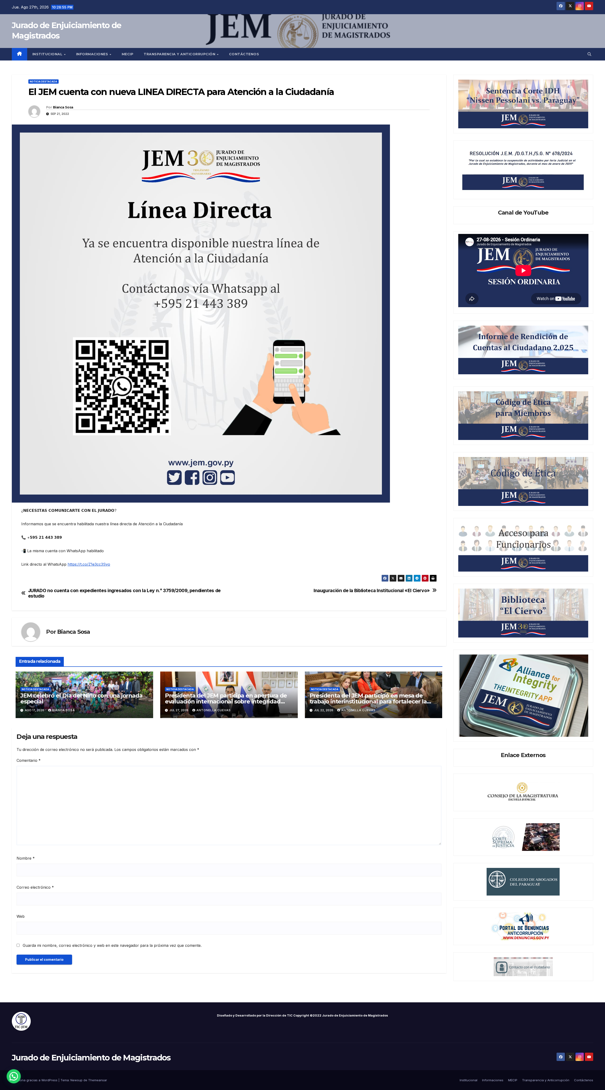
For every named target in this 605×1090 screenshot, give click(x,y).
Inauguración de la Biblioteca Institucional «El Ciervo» (372, 590)
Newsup (76, 1080)
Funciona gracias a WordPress (35, 1080)
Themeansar (97, 1080)
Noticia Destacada (43, 81)
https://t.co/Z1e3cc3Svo (89, 564)
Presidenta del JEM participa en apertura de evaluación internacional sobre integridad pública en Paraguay (226, 701)
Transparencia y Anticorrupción (180, 54)
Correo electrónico (35, 887)
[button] (589, 54)
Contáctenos (244, 54)
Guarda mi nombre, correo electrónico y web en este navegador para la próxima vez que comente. (112, 945)
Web (21, 916)
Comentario (29, 760)
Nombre (26, 858)
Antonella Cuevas (213, 710)
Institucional (48, 54)
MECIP (128, 54)
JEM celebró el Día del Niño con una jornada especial (81, 698)
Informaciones (92, 54)
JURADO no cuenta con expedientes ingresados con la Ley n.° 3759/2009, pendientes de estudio (124, 593)
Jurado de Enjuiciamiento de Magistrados (91, 1058)
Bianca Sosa (63, 107)
